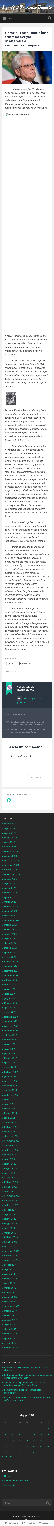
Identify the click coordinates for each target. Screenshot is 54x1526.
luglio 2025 (9, 883)
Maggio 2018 (10, 1278)
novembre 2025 (11, 865)
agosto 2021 (10, 1099)
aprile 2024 (9, 952)
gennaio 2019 (10, 1242)
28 (27, 1452)
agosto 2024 (10, 934)
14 (27, 1440)
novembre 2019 (11, 1196)
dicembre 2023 (11, 971)
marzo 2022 (10, 1067)
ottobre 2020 (10, 1145)
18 (6, 1446)
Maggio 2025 (10, 892)
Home (7, 1476)
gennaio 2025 (10, 911)
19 (13, 1446)
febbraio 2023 (11, 1017)
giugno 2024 (10, 943)
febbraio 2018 (11, 1292)
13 (20, 1440)
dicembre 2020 (11, 1136)
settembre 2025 (12, 874)
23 (41, 1446)
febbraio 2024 (11, 961)
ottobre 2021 (10, 1090)
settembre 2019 (12, 1205)
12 (13, 1440)
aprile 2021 (9, 1118)
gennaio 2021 (10, 1131)
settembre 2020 (12, 1150)
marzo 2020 (10, 1177)
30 (41, 1452)
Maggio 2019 (10, 1223)
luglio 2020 (9, 1159)
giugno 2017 (10, 1329)
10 (48, 1434)
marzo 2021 (10, 1122)
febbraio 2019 (11, 1237)
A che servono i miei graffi (16, 1480)
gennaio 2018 (10, 1297)
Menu (10, 18)
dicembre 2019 (11, 1191)
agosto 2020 (10, 1154)
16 (41, 1440)
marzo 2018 (10, 1288)
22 (34, 1446)
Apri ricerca (49, 18)
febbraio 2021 (11, 1127)
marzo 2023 (10, 1012)
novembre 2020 (11, 1141)
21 (27, 1446)
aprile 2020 (9, 1173)
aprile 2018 (9, 1283)
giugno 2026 (10, 833)
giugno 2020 (10, 1164)
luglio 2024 (9, 938)
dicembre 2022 (11, 1026)
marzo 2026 (10, 846)
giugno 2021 (10, 1108)
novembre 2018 (11, 1251)
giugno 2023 (10, 998)
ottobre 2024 (10, 925)
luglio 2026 (9, 828)
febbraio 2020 (11, 1182)
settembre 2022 (12, 1039)
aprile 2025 (9, 897)
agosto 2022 (10, 1044)
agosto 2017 (10, 1320)
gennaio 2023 (10, 1021)
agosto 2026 (10, 823)
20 (20, 1446)
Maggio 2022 (10, 1058)
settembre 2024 (12, 929)
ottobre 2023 (10, 980)
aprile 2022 (9, 1062)
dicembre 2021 (11, 1081)
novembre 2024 (11, 920)
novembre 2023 (11, 975)
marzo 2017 (10, 1343)
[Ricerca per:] (27, 1502)
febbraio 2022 (11, 1072)
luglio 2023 (9, 994)
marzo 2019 (10, 1233)
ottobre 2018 (10, 1255)
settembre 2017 (12, 1315)
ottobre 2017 (10, 1311)
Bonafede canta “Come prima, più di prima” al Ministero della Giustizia (27, 723)
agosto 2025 (10, 879)
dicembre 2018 (11, 1246)
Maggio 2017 (10, 1333)
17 (48, 1440)
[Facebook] (8, 800)
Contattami (9, 1485)
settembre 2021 (12, 1095)
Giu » (11, 1456)
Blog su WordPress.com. (27, 1517)
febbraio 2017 (11, 1347)
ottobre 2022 (10, 1035)
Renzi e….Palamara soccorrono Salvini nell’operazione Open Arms (29, 730)
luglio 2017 (9, 1324)
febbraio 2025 (11, 906)
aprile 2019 (9, 1228)
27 (20, 1452)
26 (13, 1452)
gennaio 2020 (10, 1187)
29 (34, 1452)
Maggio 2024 (10, 948)
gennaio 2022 (10, 1076)
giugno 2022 (10, 1053)
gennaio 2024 (10, 966)
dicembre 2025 (11, 860)
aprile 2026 (9, 842)
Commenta (36, 777)
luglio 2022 (9, 1049)
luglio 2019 (9, 1214)
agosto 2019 (10, 1210)
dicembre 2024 (11, 915)
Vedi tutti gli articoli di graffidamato (29, 700)
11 (6, 1440)
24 (48, 1446)
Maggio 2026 (10, 837)
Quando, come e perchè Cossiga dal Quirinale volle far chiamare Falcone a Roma (25, 1384)
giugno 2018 (10, 1274)
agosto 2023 (10, 989)
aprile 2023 (9, 1007)
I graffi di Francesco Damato (27, 7)
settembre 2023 (12, 984)
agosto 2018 (10, 1265)
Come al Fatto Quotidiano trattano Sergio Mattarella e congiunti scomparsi (27, 38)
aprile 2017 (9, 1338)
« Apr (4, 1456)
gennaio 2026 (10, 856)
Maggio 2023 (10, 1003)
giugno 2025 (10, 888)
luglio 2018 (9, 1269)
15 (34, 1440)
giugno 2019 (10, 1219)
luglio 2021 (9, 1104)
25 (6, 1452)
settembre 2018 (12, 1260)
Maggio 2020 (10, 1168)
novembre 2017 (11, 1306)
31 (48, 1452)
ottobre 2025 (10, 869)
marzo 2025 (10, 902)
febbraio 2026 (11, 851)
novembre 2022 (11, 1030)
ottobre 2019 (10, 1200)
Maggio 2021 (10, 1113)
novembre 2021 (11, 1085)
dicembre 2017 (11, 1301)
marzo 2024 (10, 957)
